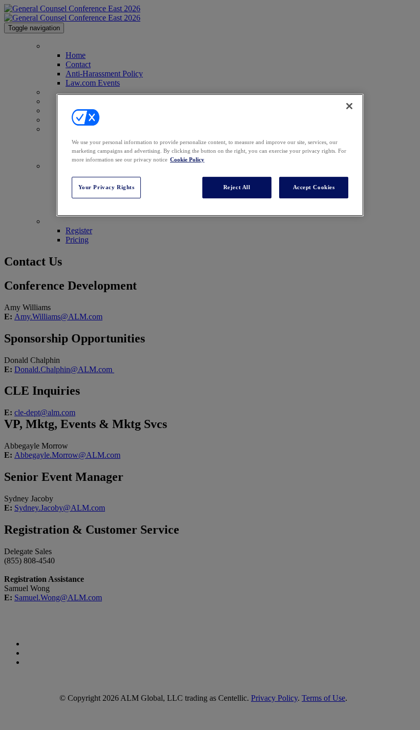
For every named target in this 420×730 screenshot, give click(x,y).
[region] (210, 155)
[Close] (349, 106)
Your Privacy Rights (106, 187)
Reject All (236, 187)
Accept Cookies (314, 187)
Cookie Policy (187, 159)
